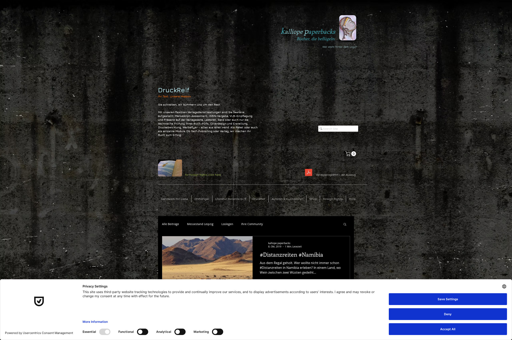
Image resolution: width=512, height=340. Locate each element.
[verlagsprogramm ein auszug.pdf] (308, 173)
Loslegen (227, 224)
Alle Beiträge (170, 224)
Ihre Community (252, 224)
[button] (351, 153)
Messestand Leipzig (200, 224)
